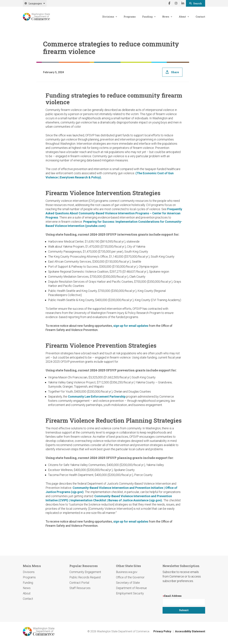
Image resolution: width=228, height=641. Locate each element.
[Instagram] (176, 3)
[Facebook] (169, 3)
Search (197, 3)
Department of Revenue (131, 588)
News (165, 16)
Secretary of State (128, 582)
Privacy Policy (162, 631)
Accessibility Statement (190, 631)
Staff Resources (79, 588)
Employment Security (130, 593)
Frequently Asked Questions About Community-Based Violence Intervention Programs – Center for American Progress (114, 213)
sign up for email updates (130, 325)
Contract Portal (79, 582)
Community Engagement (85, 572)
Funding (147, 16)
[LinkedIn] (182, 3)
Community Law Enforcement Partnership (96, 396)
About (182, 16)
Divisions (108, 16)
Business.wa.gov (126, 572)
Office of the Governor (130, 577)
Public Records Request (85, 577)
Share (175, 72)
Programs (130, 16)
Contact (200, 16)
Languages (35, 3)
